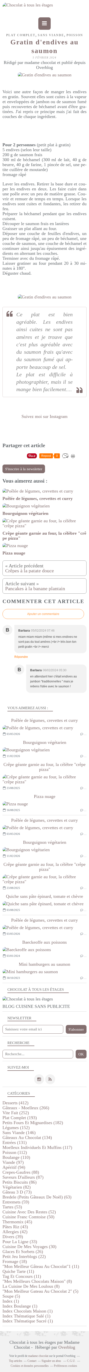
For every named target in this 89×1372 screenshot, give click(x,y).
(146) (19, 1132)
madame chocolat (38, 1356)
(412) (15, 1102)
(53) (12, 1206)
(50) (28, 1216)
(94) (13, 1167)
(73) (17, 1192)
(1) (10, 1301)
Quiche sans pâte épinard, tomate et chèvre (44, 896)
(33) (19, 1241)
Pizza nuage (44, 796)
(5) (40, 1291)
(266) (25, 1107)
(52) (29, 1211)
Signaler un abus (52, 1361)
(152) (16, 1127)
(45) (17, 1221)
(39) (12, 1236)
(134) (27, 1137)
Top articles (15, 1361)
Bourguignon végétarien (44, 742)
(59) (15, 1201)
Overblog (66, 1347)
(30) (29, 1246)
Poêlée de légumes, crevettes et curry (44, 720)
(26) (22, 1251)
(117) (37, 1147)
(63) (36, 1197)
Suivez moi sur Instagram (44, 416)
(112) (14, 1152)
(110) (16, 1157)
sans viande (51, 35)
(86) (19, 1182)
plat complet (20, 35)
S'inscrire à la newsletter (23, 469)
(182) (32, 1122)
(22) (24, 1256)
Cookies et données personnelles (30, 1366)
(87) (23, 1177)
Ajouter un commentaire (43, 614)
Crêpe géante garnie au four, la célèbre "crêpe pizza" (44, 767)
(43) (15, 1226)
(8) (37, 1281)
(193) (19, 1117)
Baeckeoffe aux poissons (44, 942)
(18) (14, 1261)
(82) (16, 1187)
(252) (15, 1112)
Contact (31, 1361)
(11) (40, 1266)
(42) (14, 1231)
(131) (14, 1142)
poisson (75, 35)
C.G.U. (71, 1361)
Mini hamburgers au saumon (44, 964)
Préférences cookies (65, 1366)
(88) (20, 1172)
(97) (13, 1162)
